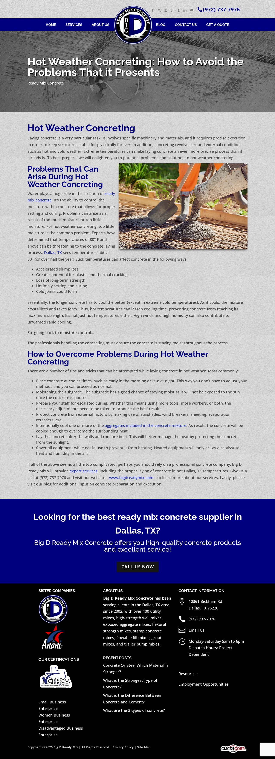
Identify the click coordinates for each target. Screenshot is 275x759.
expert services (84, 470)
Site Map (144, 747)
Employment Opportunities (204, 684)
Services (74, 25)
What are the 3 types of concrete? (134, 710)
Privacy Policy (123, 747)
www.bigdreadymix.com (131, 477)
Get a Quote (217, 25)
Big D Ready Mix (65, 747)
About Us (100, 25)
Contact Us (186, 25)
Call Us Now (137, 567)
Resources (188, 673)
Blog (160, 25)
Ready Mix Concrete (46, 83)
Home (51, 25)
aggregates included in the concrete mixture (145, 425)
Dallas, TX (53, 252)
